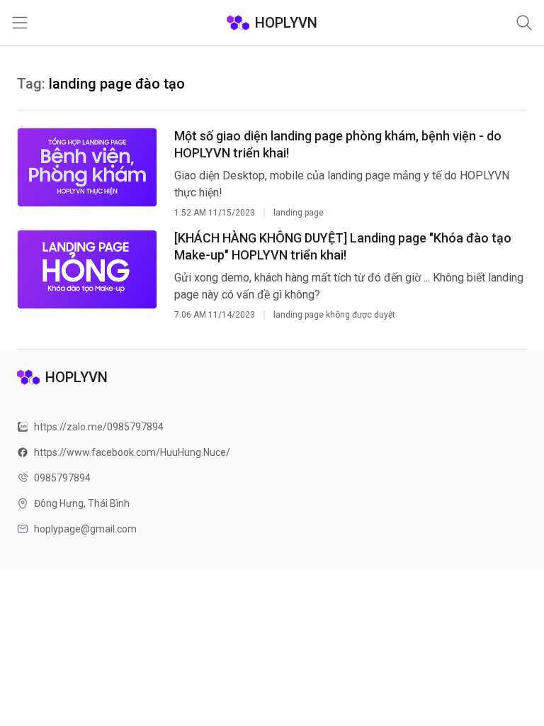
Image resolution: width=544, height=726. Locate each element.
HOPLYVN (286, 22)
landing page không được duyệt (334, 315)
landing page (298, 213)
